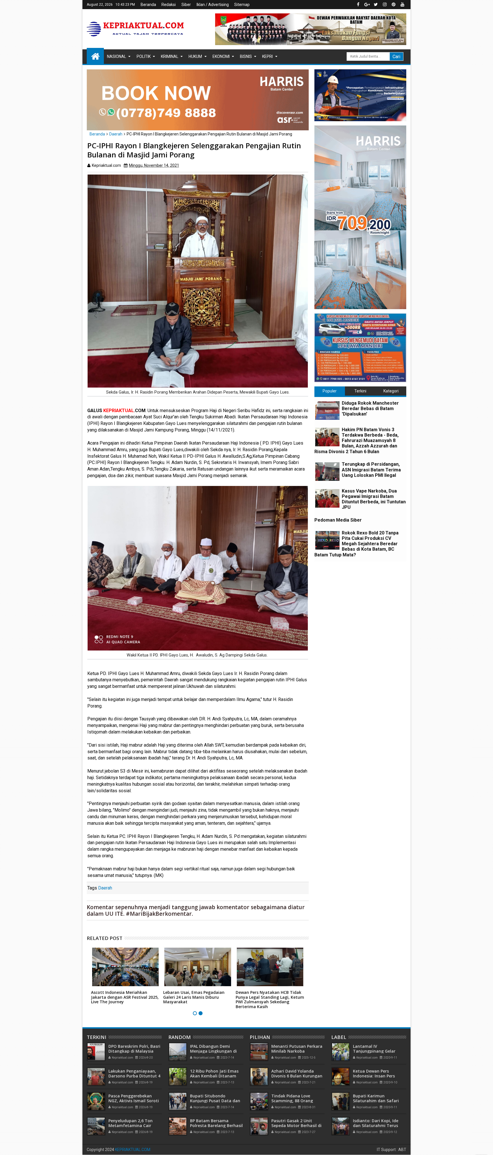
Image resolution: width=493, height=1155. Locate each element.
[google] (367, 4)
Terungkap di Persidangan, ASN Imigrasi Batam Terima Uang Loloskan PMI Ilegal (371, 469)
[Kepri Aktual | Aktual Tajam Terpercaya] (95, 56)
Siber (186, 4)
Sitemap (242, 4)
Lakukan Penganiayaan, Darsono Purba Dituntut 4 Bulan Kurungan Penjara (134, 1075)
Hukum (195, 56)
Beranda (148, 4)
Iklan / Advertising (213, 4)
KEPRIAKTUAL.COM (132, 1149)
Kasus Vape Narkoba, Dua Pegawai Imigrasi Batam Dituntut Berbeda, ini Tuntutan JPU (374, 499)
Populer (330, 391)
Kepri (267, 56)
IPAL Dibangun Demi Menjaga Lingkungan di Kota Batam (213, 1051)
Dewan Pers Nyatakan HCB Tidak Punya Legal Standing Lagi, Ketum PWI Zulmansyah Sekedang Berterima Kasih (270, 999)
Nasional (116, 56)
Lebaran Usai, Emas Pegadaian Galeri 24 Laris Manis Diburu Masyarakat (194, 997)
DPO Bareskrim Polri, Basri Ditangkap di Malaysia (134, 1048)
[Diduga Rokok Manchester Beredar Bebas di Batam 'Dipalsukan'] (327, 410)
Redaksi (168, 4)
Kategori (391, 391)
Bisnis (246, 56)
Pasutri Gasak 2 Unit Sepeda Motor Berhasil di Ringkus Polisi (296, 1125)
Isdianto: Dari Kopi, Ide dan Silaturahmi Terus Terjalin (375, 1125)
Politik (144, 56)
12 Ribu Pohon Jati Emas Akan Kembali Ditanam (214, 1073)
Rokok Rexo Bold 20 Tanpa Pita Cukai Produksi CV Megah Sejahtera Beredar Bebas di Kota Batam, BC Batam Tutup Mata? (356, 544)
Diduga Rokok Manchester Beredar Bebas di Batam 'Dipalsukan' (370, 408)
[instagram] (385, 4)
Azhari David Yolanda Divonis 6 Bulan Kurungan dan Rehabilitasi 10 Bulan (296, 1075)
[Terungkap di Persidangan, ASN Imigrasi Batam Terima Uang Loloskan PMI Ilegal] (327, 471)
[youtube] (402, 4)
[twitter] (376, 4)
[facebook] (358, 4)
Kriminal (169, 56)
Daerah (105, 888)
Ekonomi (221, 56)
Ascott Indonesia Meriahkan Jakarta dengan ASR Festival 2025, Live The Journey (125, 997)
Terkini (360, 391)
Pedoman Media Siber (338, 520)
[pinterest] (393, 4)
